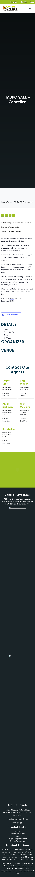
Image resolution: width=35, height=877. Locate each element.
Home (3, 192)
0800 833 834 (17, 823)
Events (9, 192)
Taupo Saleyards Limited (17, 839)
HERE (12, 298)
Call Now (5, 393)
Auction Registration (17, 841)
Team (17, 836)
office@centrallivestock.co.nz (17, 819)
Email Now (6, 396)
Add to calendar (12, 315)
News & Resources (17, 834)
